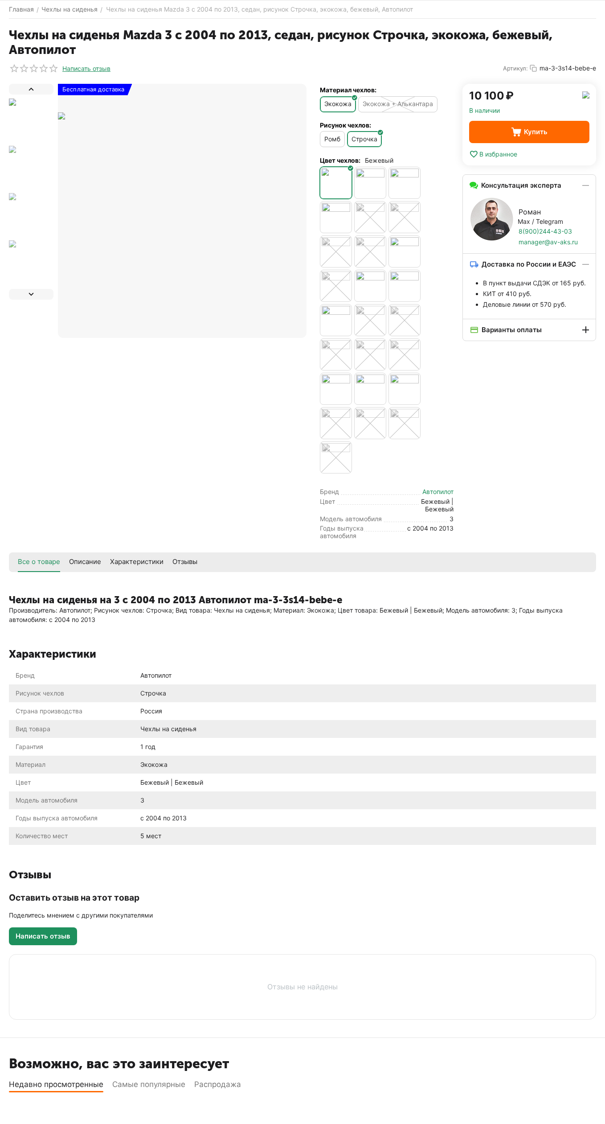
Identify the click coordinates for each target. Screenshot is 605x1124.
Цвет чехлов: (340, 160)
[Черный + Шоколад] (404, 423)
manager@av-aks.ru (548, 242)
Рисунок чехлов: (345, 125)
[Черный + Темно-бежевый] (404, 389)
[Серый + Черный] (336, 251)
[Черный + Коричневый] (336, 354)
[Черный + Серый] (336, 389)
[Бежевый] (336, 183)
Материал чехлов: (348, 90)
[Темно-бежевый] (370, 251)
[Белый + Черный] (404, 183)
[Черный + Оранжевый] (404, 354)
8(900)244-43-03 (545, 231)
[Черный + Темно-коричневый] (336, 423)
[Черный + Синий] (370, 389)
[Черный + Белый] (336, 320)
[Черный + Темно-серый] (370, 423)
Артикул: (515, 68)
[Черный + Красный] (370, 354)
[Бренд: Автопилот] (585, 94)
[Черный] (370, 286)
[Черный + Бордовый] (370, 320)
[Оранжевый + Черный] (370, 217)
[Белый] (370, 183)
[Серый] (404, 217)
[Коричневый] (336, 217)
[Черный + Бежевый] (404, 286)
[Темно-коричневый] (404, 251)
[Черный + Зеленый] (404, 320)
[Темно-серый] (336, 286)
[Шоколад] (336, 457)
